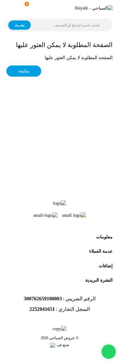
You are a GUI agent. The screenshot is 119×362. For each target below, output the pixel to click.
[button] (24, 8)
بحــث (19, 25)
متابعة (24, 71)
